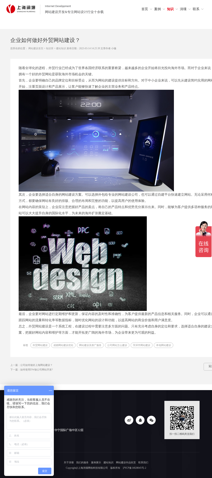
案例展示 (96, 462)
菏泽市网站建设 (141, 345)
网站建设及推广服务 (90, 345)
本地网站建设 (163, 345)
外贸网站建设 (40, 345)
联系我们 (143, 462)
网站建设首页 (35, 48)
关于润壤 (69, 462)
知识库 (49, 48)
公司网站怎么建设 (117, 345)
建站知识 (61, 48)
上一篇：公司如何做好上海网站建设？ (31, 365)
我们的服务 (82, 462)
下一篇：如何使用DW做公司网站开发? (31, 369)
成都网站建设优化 (63, 345)
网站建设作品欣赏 (126, 462)
